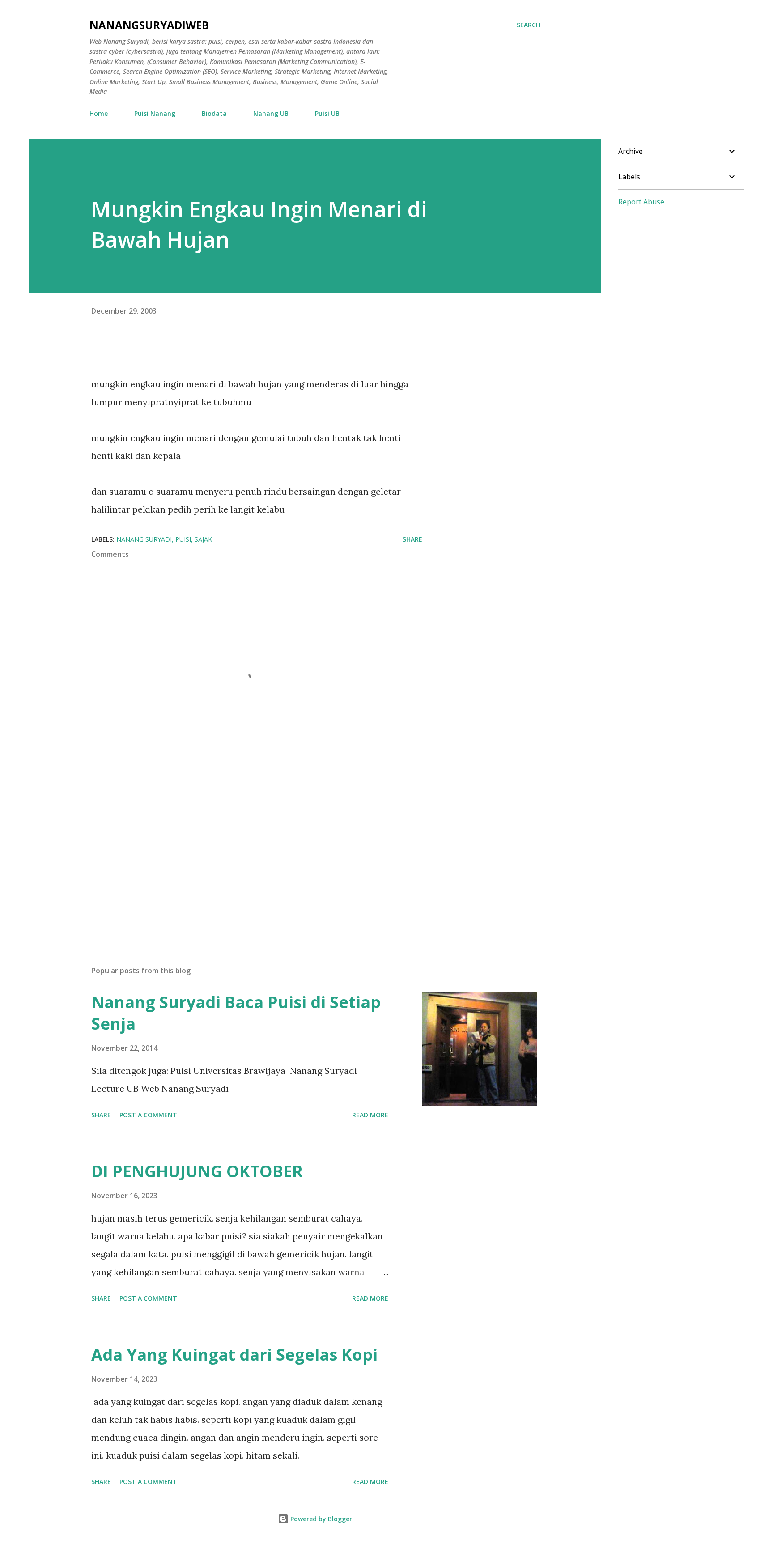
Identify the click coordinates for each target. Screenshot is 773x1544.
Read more (370, 1115)
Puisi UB (327, 113)
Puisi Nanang (154, 113)
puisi (183, 539)
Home (98, 113)
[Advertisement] (242, 854)
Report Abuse (641, 202)
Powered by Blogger (320, 1518)
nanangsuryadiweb (149, 24)
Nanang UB (271, 113)
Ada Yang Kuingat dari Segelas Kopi (234, 1355)
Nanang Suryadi (144, 539)
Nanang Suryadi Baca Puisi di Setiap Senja (236, 1013)
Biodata (214, 113)
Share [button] (412, 539)
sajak (203, 539)
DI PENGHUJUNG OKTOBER (197, 1171)
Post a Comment (148, 1115)
